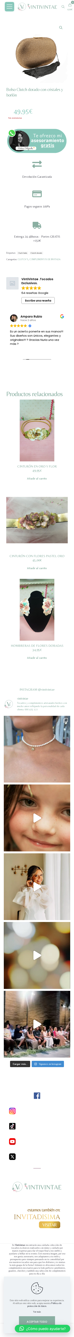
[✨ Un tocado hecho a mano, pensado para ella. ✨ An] (37, 955)
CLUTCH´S (23, 259)
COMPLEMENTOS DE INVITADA (45, 259)
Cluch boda (22, 253)
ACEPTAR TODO (37, 1322)
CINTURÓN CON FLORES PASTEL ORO (37, 556)
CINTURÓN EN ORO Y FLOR (37, 466)
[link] (37, 141)
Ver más (37, 1311)
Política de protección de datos (44, 1304)
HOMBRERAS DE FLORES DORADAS (37, 646)
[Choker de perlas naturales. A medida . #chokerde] (37, 749)
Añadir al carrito (37, 478)
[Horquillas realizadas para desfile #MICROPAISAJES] (37, 817)
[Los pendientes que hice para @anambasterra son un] (37, 886)
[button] (61, 27)
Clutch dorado (36, 253)
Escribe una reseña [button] (38, 300)
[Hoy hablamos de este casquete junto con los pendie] (37, 1024)
